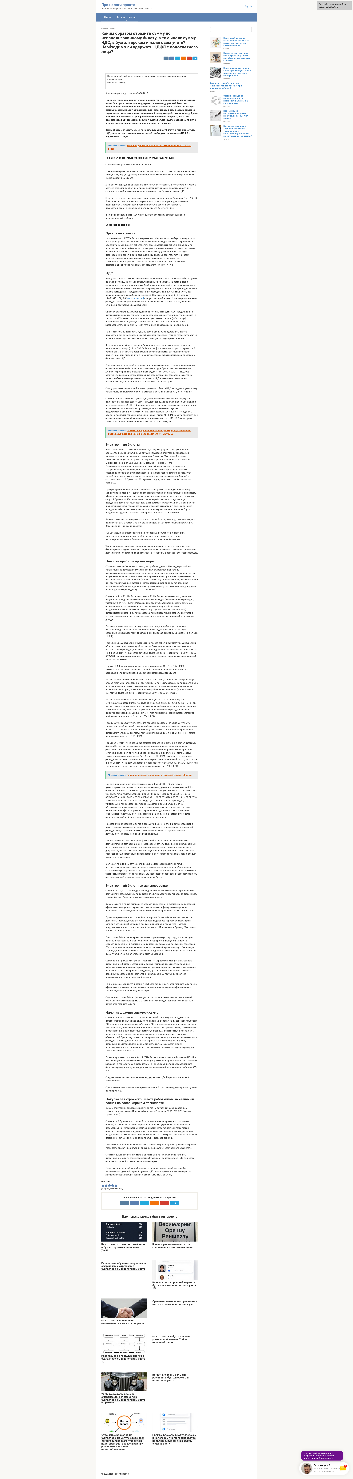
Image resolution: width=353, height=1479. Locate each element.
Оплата (226, 64)
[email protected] (135, 298)
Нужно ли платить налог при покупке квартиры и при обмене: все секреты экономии (236, 57)
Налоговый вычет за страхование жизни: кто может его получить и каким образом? (236, 42)
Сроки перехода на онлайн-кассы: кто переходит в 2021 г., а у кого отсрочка (235, 100)
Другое (226, 139)
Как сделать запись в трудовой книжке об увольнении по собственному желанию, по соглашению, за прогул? (237, 131)
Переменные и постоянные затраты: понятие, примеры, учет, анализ (236, 115)
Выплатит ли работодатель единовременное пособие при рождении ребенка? (226, 85)
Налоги (107, 17)
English (248, 6)
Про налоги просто (118, 4)
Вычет (226, 49)
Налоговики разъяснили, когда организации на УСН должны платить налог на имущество (237, 72)
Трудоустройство (126, 17)
